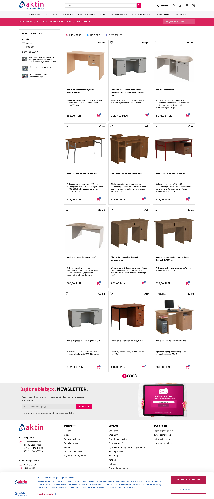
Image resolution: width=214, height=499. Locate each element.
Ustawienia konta (162, 439)
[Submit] (139, 5)
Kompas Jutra (51, 14)
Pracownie (67, 14)
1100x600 (30, 44)
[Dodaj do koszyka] (146, 116)
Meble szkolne (163, 14)
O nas (66, 435)
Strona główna (26, 22)
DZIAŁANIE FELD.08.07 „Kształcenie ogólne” (39, 76)
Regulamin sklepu (72, 439)
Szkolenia (113, 431)
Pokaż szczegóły (45, 494)
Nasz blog (113, 455)
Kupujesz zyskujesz (163, 443)
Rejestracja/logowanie (164, 431)
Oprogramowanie (118, 14)
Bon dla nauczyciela (118, 439)
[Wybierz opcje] (100, 116)
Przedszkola (179, 14)
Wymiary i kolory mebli (75, 455)
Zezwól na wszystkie (188, 480)
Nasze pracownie (117, 451)
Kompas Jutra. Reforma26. (40, 67)
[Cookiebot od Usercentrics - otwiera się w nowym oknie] (21, 494)
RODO (67, 447)
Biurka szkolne (65, 22)
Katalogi (113, 460)
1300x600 (30, 47)
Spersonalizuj (187, 489)
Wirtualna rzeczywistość (141, 14)
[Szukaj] (174, 5)
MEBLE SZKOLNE (49, 22)
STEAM (102, 14)
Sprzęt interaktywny (85, 14)
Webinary (113, 435)
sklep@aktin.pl (30, 468)
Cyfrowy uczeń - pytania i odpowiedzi (127, 447)
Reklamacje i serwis (73, 451)
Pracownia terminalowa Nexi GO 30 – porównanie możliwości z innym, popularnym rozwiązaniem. (43, 60)
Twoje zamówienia (162, 435)
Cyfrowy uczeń (34, 14)
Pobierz (112, 464)
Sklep (38, 22)
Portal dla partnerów (118, 468)
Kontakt (67, 431)
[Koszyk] (193, 5)
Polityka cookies (71, 443)
